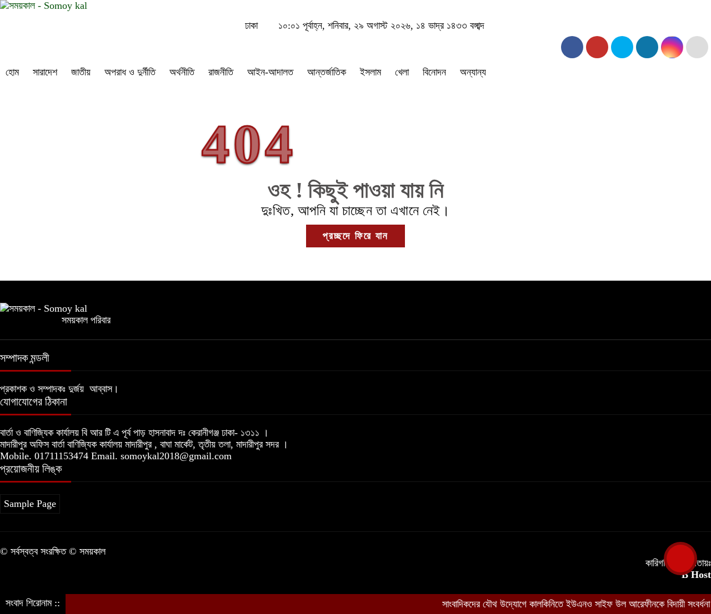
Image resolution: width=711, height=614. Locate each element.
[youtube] (672, 47)
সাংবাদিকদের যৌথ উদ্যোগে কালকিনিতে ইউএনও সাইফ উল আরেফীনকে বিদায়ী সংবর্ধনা (566, 604)
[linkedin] (647, 47)
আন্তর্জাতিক (326, 72)
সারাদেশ (45, 72)
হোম (12, 72)
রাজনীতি (220, 72)
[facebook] (572, 47)
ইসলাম (370, 72)
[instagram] (622, 47)
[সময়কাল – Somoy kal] (43, 5)
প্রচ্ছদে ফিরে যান (355, 235)
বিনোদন (434, 72)
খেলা (402, 72)
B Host (696, 574)
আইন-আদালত (270, 72)
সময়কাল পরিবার (86, 320)
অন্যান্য (473, 72)
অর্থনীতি (181, 72)
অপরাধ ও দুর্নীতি (130, 72)
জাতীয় (81, 72)
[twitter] (597, 47)
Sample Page (30, 503)
